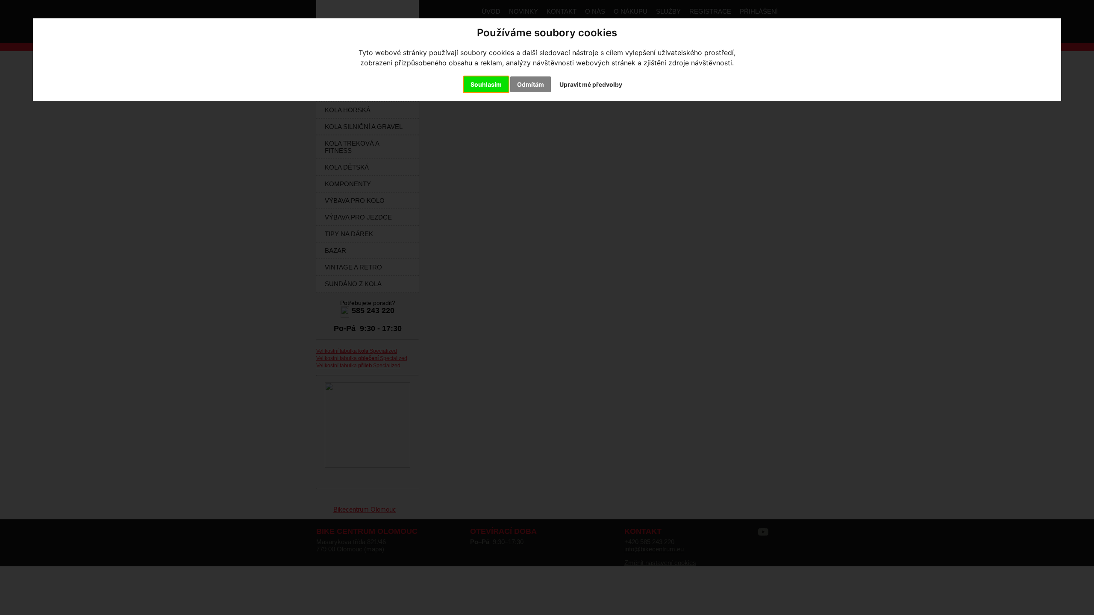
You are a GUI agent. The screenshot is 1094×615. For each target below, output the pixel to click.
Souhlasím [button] (486, 84)
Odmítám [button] (530, 84)
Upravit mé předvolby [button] (590, 84)
